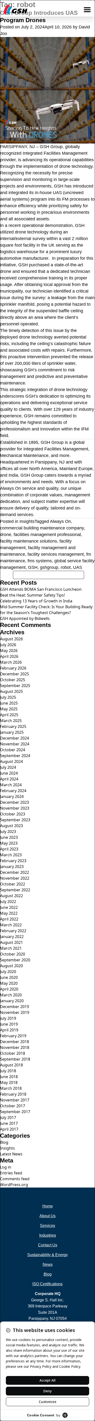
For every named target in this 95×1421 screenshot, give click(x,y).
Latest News (11, 1154)
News (48, 1264)
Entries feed (11, 1173)
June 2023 (9, 837)
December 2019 (14, 1006)
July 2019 (8, 1018)
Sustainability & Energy (47, 1255)
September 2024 (15, 755)
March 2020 (11, 995)
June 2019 (9, 1024)
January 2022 (12, 936)
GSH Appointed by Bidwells (25, 618)
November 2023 (14, 808)
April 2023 (9, 849)
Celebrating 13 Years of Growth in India (36, 601)
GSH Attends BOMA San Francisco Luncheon (41, 589)
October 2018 (12, 1053)
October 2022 (12, 884)
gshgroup (49, 567)
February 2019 (13, 1035)
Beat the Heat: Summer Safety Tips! (32, 595)
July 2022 (8, 901)
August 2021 (11, 942)
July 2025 (8, 697)
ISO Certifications (47, 1284)
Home (47, 1206)
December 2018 (14, 1041)
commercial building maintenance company (42, 528)
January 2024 (12, 796)
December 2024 (14, 738)
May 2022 (9, 913)
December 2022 (14, 872)
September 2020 (15, 960)
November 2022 (14, 878)
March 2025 (11, 720)
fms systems (40, 560)
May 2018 (9, 1082)
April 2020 (9, 989)
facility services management (56, 554)
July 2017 (8, 1117)
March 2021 (11, 948)
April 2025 (9, 714)
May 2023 (9, 843)
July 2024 (8, 767)
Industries (47, 1235)
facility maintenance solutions (28, 541)
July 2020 (8, 971)
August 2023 (11, 825)
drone (5, 534)
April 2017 (9, 1129)
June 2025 (9, 703)
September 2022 (15, 890)
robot (66, 567)
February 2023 (13, 860)
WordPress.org (14, 1184)
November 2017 (14, 1100)
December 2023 (14, 802)
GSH (33, 567)
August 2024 (11, 761)
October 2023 (12, 814)
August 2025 (11, 691)
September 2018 (15, 1059)
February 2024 (13, 790)
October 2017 (12, 1105)
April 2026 (9, 656)
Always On (60, 521)
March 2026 (11, 662)
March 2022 (11, 925)
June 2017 (9, 1123)
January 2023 (12, 866)
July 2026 (8, 644)
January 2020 (12, 1000)
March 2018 (11, 1088)
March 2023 (11, 855)
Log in (5, 1167)
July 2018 (8, 1070)
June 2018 (9, 1076)
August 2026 (11, 639)
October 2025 (12, 679)
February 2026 (13, 668)
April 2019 (9, 1030)
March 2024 (11, 784)
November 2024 (14, 744)
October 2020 (12, 954)
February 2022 (13, 930)
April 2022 (9, 919)
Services (47, 1226)
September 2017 (15, 1111)
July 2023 (8, 831)
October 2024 (12, 749)
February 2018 (13, 1094)
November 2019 (14, 1012)
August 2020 (11, 965)
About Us (47, 1216)
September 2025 (15, 685)
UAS (77, 567)
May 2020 (9, 983)
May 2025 (9, 709)
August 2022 (11, 895)
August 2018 (11, 1065)
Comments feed (14, 1178)
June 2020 (9, 977)
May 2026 (9, 650)
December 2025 (14, 674)
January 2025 (12, 732)
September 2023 (15, 819)
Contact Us (47, 1245)
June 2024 (9, 773)
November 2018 (14, 1047)
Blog (4, 1142)
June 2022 (9, 907)
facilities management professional (47, 534)
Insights (27, 521)
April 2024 (9, 779)
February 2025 (13, 726)
